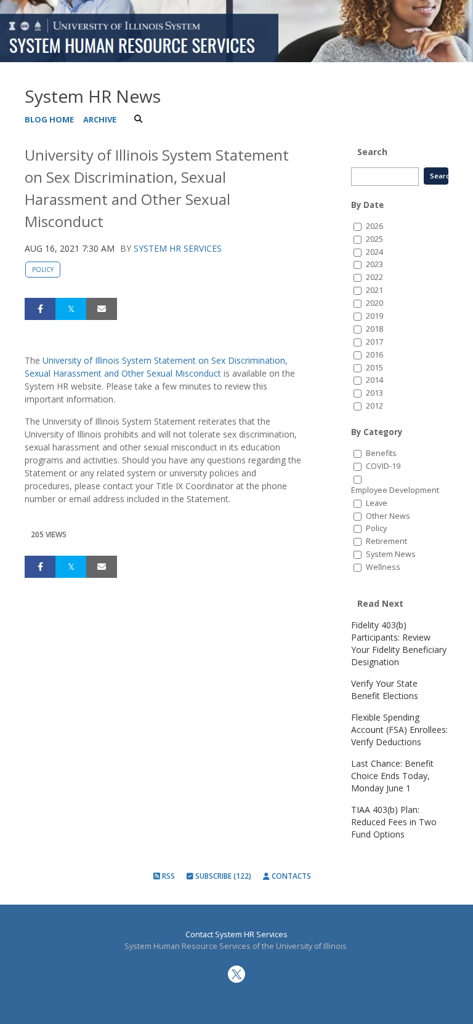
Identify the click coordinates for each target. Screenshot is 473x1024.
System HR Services (178, 248)
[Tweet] (70, 309)
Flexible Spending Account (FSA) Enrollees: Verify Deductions (399, 729)
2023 (374, 264)
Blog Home (49, 119)
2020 (374, 303)
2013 (374, 393)
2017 (374, 342)
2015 (374, 367)
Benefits (381, 453)
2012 (374, 406)
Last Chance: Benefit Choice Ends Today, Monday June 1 (392, 776)
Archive (99, 119)
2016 (374, 355)
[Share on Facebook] (40, 309)
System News (391, 554)
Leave (376, 503)
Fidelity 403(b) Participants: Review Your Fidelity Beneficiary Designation (399, 643)
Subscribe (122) (222, 876)
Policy (43, 269)
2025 (374, 239)
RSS (167, 876)
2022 (374, 277)
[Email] (101, 309)
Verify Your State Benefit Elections (384, 690)
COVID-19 (383, 466)
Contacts (290, 876)
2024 (374, 252)
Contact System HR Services (236, 934)
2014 (374, 380)
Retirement (386, 541)
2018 (374, 329)
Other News (388, 516)
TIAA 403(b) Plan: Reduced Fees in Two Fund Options (394, 822)
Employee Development (395, 490)
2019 (374, 316)
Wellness (383, 567)
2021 (374, 290)
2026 (374, 226)
